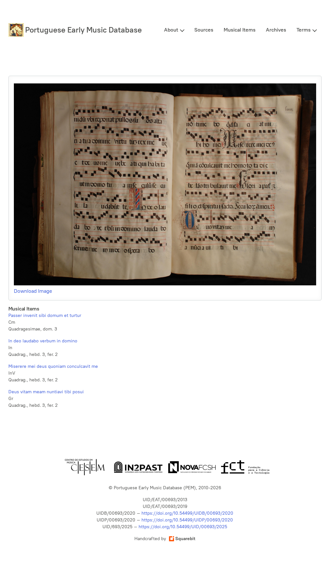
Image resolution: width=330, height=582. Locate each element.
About (171, 30)
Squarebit (185, 538)
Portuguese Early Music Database (83, 29)
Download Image (33, 291)
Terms (303, 30)
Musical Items (240, 30)
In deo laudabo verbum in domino (42, 341)
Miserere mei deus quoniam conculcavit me (53, 366)
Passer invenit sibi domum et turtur (44, 315)
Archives (276, 30)
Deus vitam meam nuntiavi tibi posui (46, 392)
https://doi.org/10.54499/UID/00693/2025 (183, 527)
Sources (203, 30)
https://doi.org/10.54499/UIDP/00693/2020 (187, 520)
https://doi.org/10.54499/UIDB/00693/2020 (187, 513)
